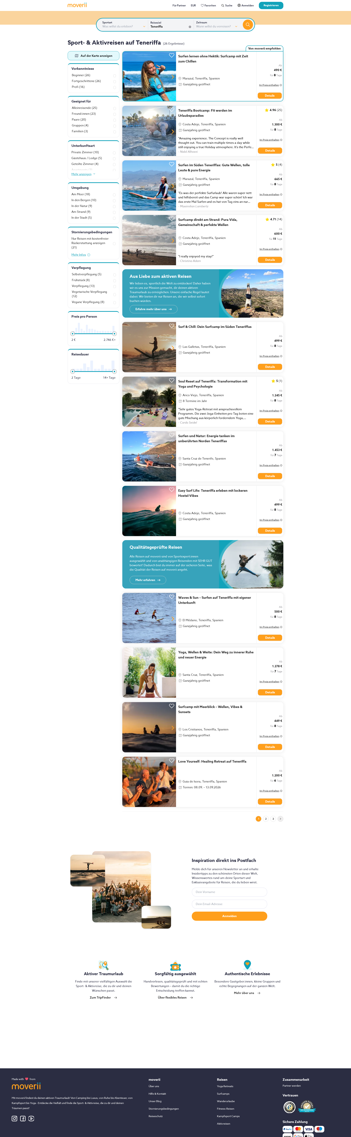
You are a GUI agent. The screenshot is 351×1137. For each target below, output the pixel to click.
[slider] (72, 334)
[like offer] (172, 54)
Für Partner (179, 5)
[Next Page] (280, 819)
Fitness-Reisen (225, 1108)
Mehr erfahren (145, 580)
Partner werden (292, 1085)
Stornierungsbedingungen (164, 1108)
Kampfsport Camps (228, 1116)
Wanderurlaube (226, 1101)
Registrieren (271, 5)
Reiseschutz (156, 1116)
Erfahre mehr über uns (151, 309)
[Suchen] (248, 25)
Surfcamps (223, 1093)
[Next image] (173, 77)
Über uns (154, 1086)
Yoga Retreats (225, 1086)
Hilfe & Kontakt (157, 1093)
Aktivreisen (223, 1123)
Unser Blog (155, 1101)
